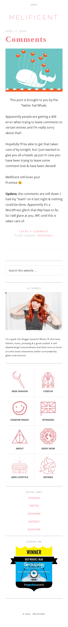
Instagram (34, 513)
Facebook (34, 498)
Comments (26, 39)
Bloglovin (34, 529)
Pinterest (34, 521)
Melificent (34, 17)
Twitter (34, 505)
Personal (45, 235)
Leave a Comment (34, 231)
